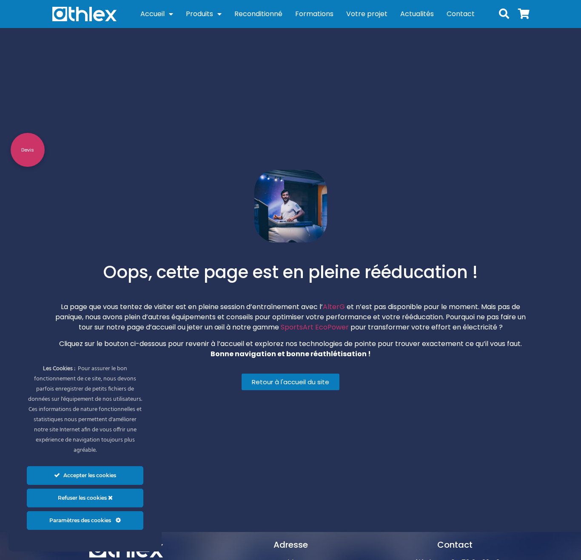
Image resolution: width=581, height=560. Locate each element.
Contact (461, 14)
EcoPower (332, 327)
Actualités (417, 14)
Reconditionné (258, 14)
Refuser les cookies (83, 498)
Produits (199, 14)
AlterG (334, 307)
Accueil (152, 14)
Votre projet (366, 14)
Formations (314, 14)
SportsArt (297, 327)
